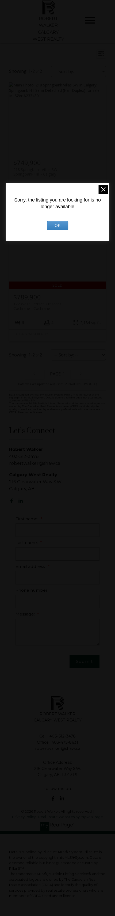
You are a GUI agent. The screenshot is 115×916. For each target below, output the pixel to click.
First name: (27, 518)
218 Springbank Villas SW (35, 172)
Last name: (27, 542)
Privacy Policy (24, 817)
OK (57, 225)
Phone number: (32, 590)
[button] (11, 501)
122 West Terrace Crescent (37, 306)
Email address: (31, 566)
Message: (26, 614)
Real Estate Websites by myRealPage (70, 817)
